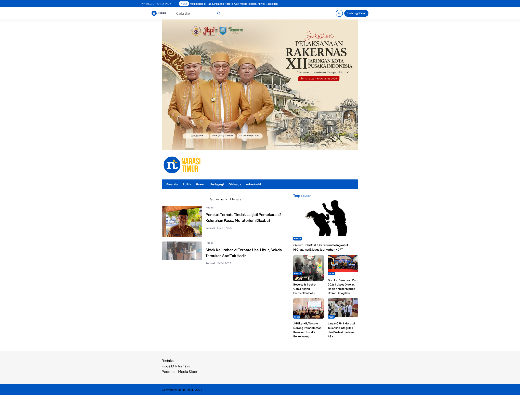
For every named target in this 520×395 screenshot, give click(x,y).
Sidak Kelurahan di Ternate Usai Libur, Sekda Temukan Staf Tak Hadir (244, 252)
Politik (187, 184)
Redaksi (168, 360)
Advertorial (253, 184)
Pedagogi (217, 184)
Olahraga (235, 184)
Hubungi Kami (356, 13)
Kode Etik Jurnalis (176, 366)
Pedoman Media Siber (179, 371)
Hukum (201, 184)
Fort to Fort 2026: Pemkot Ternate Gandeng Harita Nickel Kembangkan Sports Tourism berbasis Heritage (240, 3)
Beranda (172, 184)
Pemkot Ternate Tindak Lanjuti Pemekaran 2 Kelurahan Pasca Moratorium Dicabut (244, 217)
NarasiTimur (185, 389)
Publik (209, 207)
